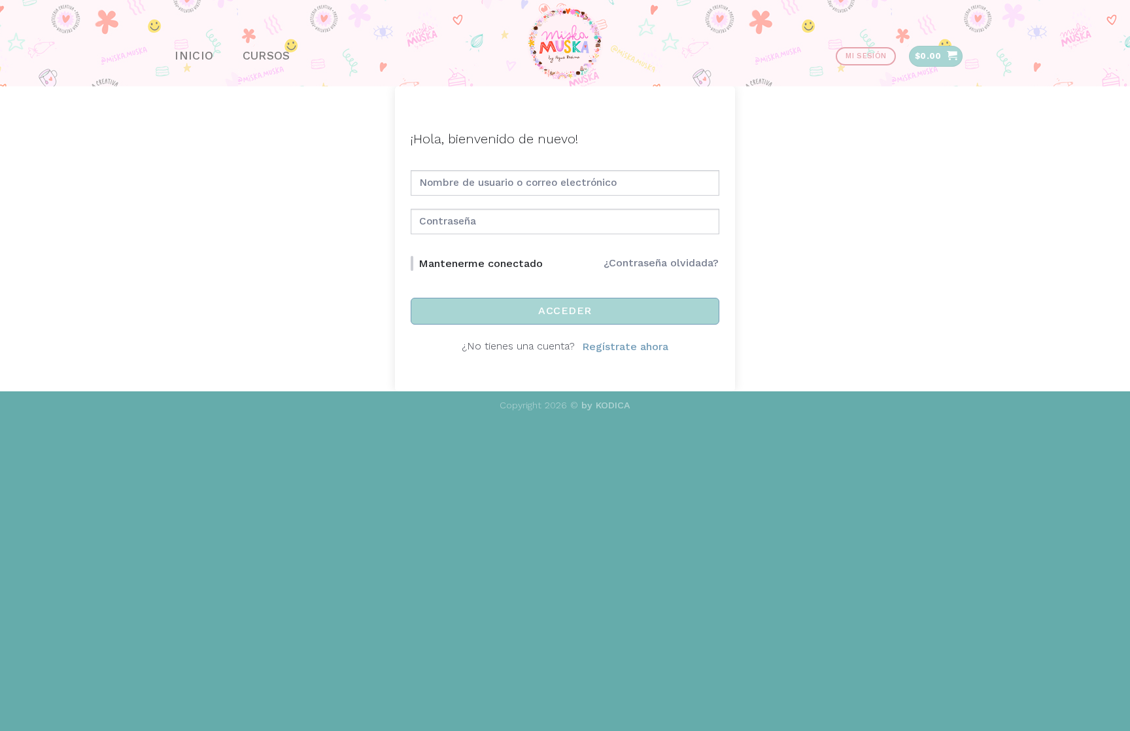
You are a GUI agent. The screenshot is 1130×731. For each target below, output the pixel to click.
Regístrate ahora (625, 346)
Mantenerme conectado (481, 263)
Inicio (194, 55)
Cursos (266, 55)
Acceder (564, 310)
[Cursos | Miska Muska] (565, 43)
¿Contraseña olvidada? (661, 263)
